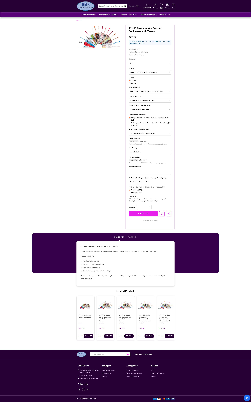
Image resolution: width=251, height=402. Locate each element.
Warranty (132, 237)
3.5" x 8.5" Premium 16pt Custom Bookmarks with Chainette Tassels (145, 318)
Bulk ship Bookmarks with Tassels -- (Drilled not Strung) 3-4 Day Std (151, 124)
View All (153, 376)
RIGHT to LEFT (136, 193)
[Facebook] (80, 389)
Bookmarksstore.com (157, 373)
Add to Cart (143, 214)
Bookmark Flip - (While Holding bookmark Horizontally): (146, 187)
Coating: (131, 68)
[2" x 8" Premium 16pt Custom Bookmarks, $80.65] (85, 305)
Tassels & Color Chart (128, 15)
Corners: (131, 77)
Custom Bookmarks (88, 15)
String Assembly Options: (137, 115)
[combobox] (112, 6)
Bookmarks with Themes (107, 15)
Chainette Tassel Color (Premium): (139, 105)
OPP (152, 370)
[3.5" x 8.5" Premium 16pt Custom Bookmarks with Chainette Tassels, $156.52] (146, 305)
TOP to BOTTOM (137, 190)
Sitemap (104, 376)
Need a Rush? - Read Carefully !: (139, 129)
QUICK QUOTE (164, 15)
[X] (83, 389)
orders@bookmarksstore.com (89, 378)
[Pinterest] (87, 389)
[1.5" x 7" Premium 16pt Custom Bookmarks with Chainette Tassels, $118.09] (166, 305)
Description (119, 237)
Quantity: (132, 59)
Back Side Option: (134, 148)
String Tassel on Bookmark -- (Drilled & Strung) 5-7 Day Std (150, 119)
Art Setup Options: (134, 87)
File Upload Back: (134, 157)
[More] (95, 14)
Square (133, 80)
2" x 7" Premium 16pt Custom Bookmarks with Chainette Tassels (125, 318)
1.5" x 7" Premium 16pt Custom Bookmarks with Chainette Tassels (164, 318)
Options (88, 336)
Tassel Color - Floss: (135, 96)
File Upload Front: (134, 138)
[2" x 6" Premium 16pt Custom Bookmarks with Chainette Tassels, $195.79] (105, 305)
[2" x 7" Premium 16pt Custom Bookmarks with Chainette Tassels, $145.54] (125, 305)
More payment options (150, 220)
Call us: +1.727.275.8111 (86, 375)
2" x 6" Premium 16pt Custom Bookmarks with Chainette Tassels (105, 318)
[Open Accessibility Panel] (247, 398)
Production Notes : (135, 167)
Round (133, 83)
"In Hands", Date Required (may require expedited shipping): (148, 178)
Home (78, 20)
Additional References (147, 15)
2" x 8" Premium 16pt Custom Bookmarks (85, 316)
